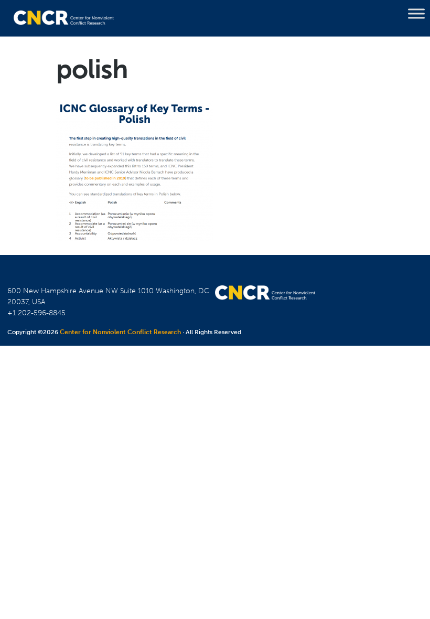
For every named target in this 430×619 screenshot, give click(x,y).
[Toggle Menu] (416, 13)
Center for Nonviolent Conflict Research (120, 332)
